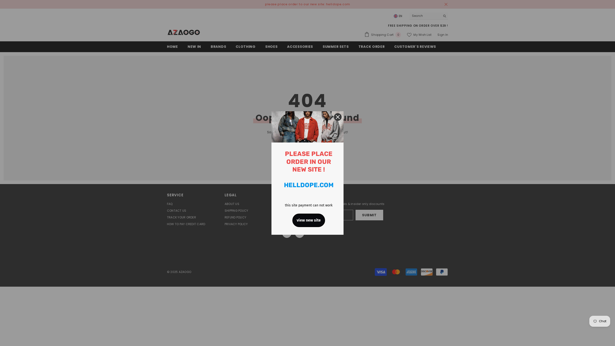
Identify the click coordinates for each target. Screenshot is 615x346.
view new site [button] (309, 220)
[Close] (338, 117)
